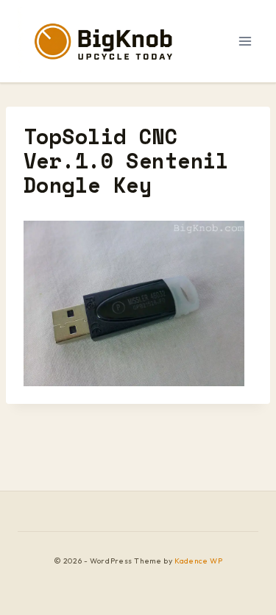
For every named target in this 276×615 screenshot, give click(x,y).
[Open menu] (244, 40)
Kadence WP (198, 561)
